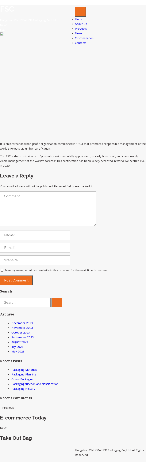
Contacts (80, 43)
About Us (81, 24)
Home (79, 19)
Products (81, 28)
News (79, 33)
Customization (84, 38)
